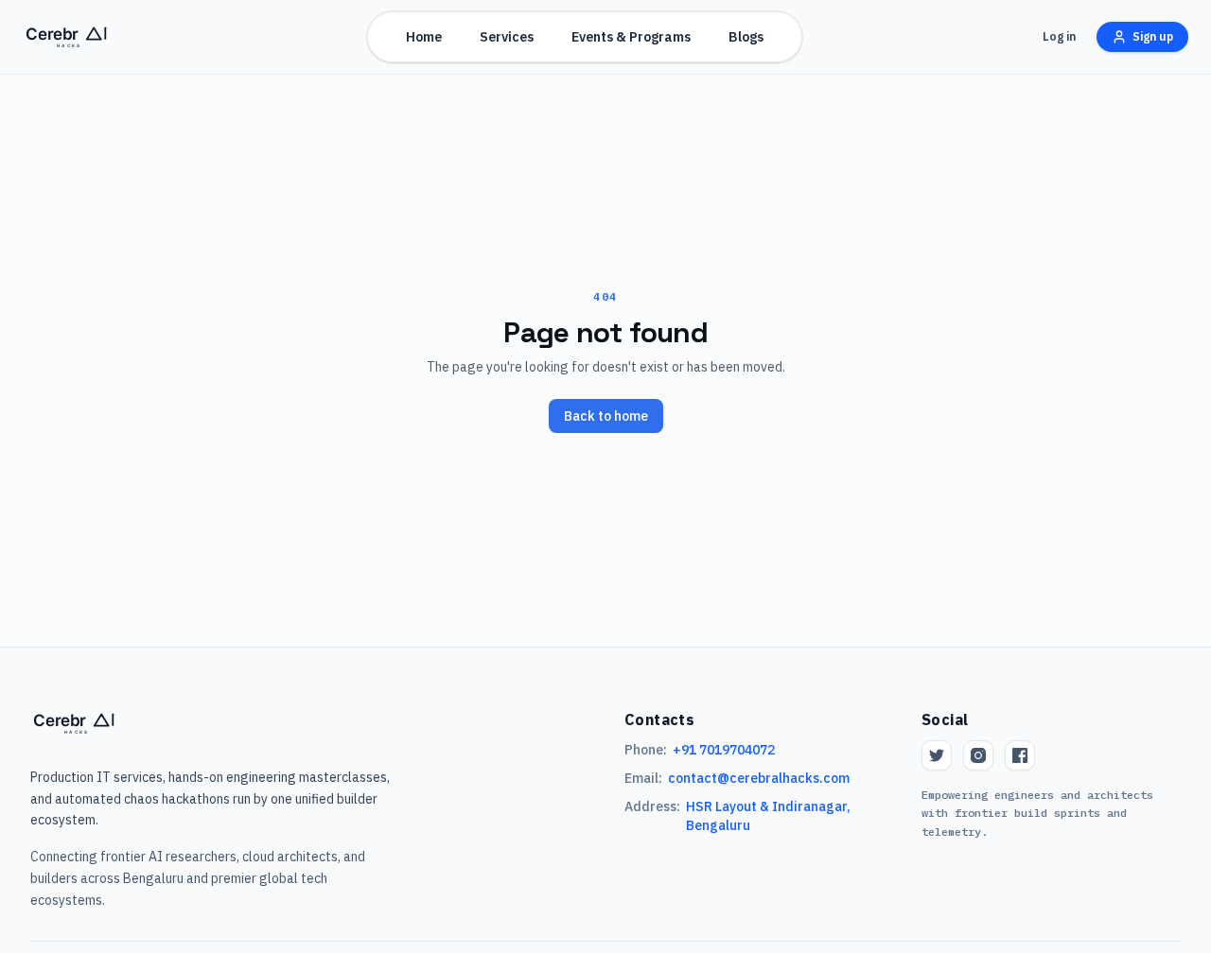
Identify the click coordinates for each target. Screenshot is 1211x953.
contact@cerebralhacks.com (759, 778)
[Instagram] (978, 755)
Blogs (745, 36)
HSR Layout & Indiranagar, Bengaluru (768, 816)
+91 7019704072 (724, 749)
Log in (1059, 36)
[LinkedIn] (1020, 755)
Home (424, 36)
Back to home (606, 416)
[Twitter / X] (936, 755)
